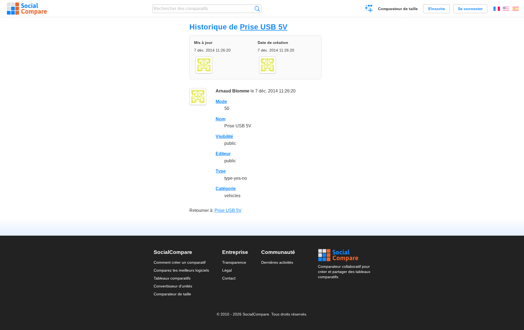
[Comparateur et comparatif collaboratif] (26, 8)
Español (515, 9)
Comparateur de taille (398, 9)
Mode (221, 101)
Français (496, 9)
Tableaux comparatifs (172, 278)
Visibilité (224, 136)
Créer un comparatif (369, 9)
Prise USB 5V (263, 27)
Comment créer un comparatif (180, 262)
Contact (229, 278)
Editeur (223, 153)
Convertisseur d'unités (173, 286)
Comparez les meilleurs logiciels (181, 270)
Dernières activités (277, 262)
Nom (220, 119)
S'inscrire (436, 9)
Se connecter (470, 9)
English (506, 9)
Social (344, 255)
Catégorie (226, 188)
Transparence (234, 262)
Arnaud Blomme (232, 91)
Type (221, 171)
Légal (227, 270)
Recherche (257, 8)
